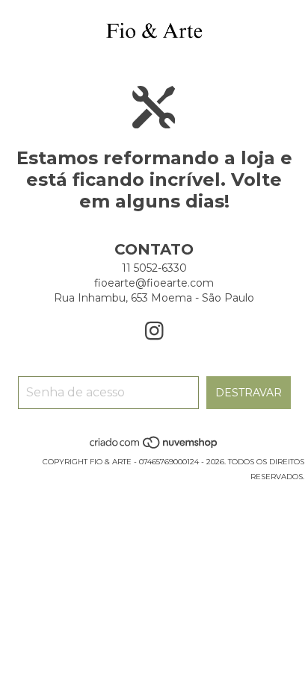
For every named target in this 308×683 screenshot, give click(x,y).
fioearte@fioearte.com (154, 283)
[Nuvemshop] (154, 447)
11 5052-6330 (154, 268)
